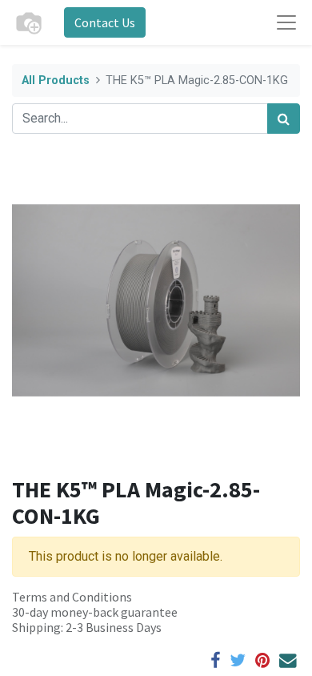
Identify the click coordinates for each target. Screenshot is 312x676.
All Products (56, 80)
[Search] (283, 118)
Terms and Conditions (72, 597)
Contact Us (104, 22)
